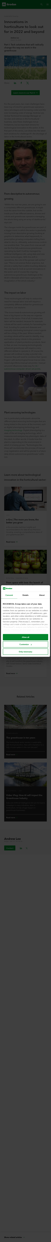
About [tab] (42, 595)
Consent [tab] (9, 595)
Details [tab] (26, 595)
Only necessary (25, 652)
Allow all (25, 637)
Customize (24, 644)
